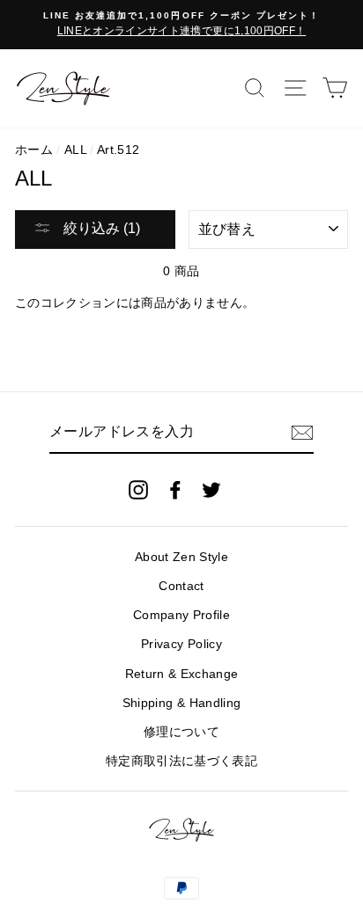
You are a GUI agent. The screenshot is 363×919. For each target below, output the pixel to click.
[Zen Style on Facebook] (175, 490)
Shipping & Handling (181, 703)
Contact (181, 586)
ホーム (34, 150)
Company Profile (181, 615)
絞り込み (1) (100, 228)
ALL (75, 150)
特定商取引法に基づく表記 (181, 761)
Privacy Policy (181, 644)
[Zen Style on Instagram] (138, 490)
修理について (181, 732)
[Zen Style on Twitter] (211, 490)
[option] (181, 24)
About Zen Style (181, 557)
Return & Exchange (182, 674)
